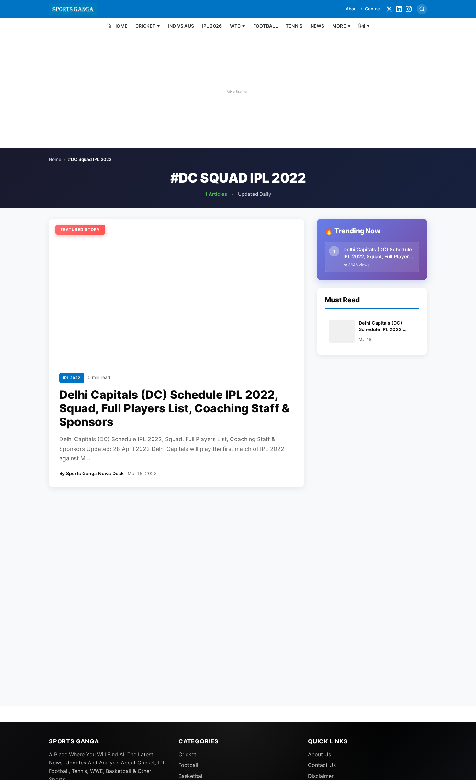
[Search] (422, 9)
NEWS (317, 25)
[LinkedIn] (399, 9)
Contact (373, 8)
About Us (319, 754)
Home (55, 159)
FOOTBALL (265, 25)
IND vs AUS (181, 25)
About (352, 8)
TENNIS (294, 25)
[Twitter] (389, 9)
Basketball (191, 776)
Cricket (187, 754)
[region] (238, 91)
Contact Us (322, 765)
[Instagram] (409, 9)
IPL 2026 (212, 25)
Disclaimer (321, 776)
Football (188, 765)
